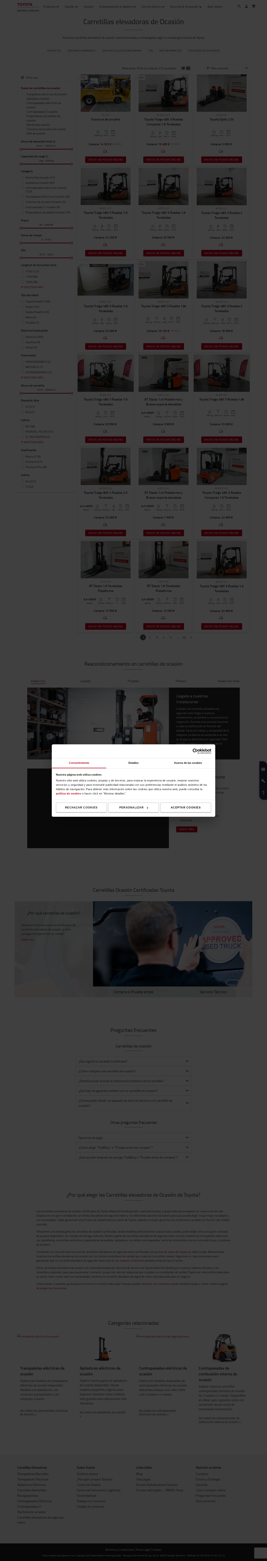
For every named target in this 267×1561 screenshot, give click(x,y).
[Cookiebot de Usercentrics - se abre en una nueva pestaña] (195, 751)
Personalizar (131, 807)
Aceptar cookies (186, 807)
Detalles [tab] (133, 762)
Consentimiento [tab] (79, 762)
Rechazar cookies (81, 807)
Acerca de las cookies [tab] (188, 762)
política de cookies (68, 793)
